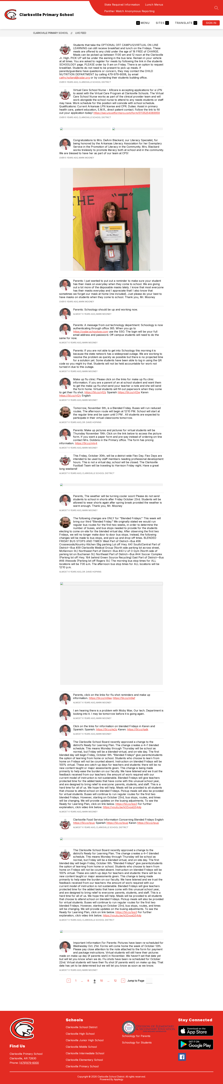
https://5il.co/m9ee (100, 698)
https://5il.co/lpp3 (126, 804)
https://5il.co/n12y (70, 395)
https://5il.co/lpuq (117, 822)
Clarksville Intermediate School (85, 1053)
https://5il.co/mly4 (86, 443)
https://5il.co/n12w (129, 392)
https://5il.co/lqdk (137, 729)
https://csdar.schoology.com (90, 331)
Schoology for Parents (136, 1036)
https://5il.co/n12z (95, 392)
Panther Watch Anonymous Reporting (129, 11)
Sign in (211, 22)
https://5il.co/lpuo (84, 822)
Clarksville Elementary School (84, 1059)
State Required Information (122, 4)
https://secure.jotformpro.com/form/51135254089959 (126, 112)
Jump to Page (135, 980)
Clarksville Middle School (81, 1046)
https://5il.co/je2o (106, 729)
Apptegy (118, 1079)
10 (101, 980)
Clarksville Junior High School (85, 1040)
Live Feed (80, 33)
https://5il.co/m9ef (124, 698)
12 (115, 980)
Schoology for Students (137, 1042)
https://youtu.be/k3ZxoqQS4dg (122, 807)
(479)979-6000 (29, 1062)
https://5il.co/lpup (148, 822)
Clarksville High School (80, 1033)
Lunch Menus (154, 4)
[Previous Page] (69, 981)
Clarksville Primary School (50, 33)
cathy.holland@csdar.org (74, 77)
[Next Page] (123, 981)
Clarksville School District (81, 1027)
